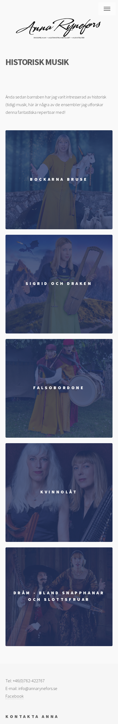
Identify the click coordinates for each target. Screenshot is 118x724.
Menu (107, 8)
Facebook (14, 696)
